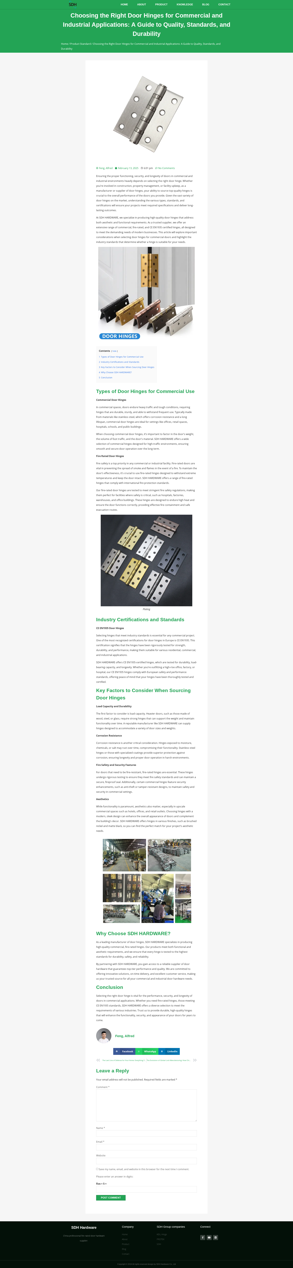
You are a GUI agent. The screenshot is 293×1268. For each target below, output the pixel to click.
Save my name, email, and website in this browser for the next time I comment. (144, 1169)
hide (114, 351)
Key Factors (110, 690)
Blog (205, 4)
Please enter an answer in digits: (114, 1176)
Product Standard (80, 43)
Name (100, 1128)
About (141, 4)
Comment (103, 1087)
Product (161, 4)
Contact (224, 4)
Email (100, 1142)
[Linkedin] (215, 1237)
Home (124, 4)
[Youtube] (209, 1237)
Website (100, 1155)
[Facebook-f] (202, 1237)
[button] (124, 1051)
